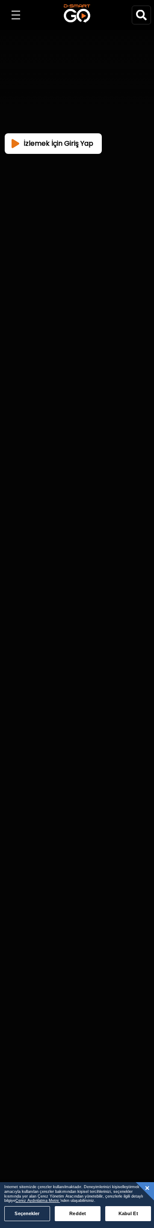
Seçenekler (27, 1213)
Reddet (77, 1213)
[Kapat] (148, 1188)
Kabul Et (128, 1213)
